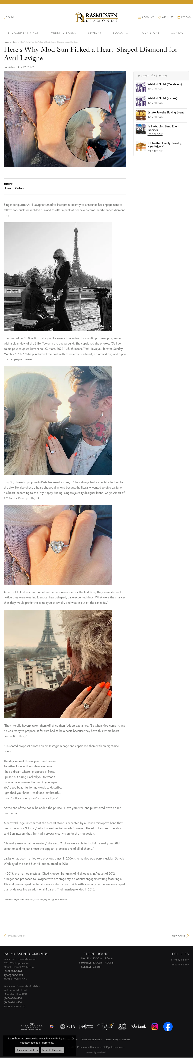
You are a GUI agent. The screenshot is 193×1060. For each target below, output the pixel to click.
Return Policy (180, 964)
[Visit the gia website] (67, 1026)
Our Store (150, 32)
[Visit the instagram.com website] (154, 1026)
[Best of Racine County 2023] (51, 1026)
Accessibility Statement (117, 1039)
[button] (9, 17)
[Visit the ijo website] (86, 1026)
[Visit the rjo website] (122, 1026)
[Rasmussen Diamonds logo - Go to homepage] (96, 17)
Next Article (178, 935)
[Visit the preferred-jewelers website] (105, 1026)
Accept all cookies (52, 1050)
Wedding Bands (63, 32)
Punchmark (101, 1052)
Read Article (154, 88)
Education (122, 32)
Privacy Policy (180, 959)
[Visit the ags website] (31, 1026)
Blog (15, 42)
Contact (178, 32)
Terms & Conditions (91, 1039)
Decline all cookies (27, 1050)
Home (6, 42)
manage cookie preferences (36, 1042)
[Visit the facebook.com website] (168, 1026)
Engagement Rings (23, 32)
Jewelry (94, 32)
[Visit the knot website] (138, 1026)
